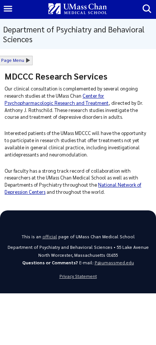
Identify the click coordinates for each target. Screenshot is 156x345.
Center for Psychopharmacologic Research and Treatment (57, 99)
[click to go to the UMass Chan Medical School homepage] (78, 9)
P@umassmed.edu (114, 262)
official (49, 236)
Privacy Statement (78, 276)
